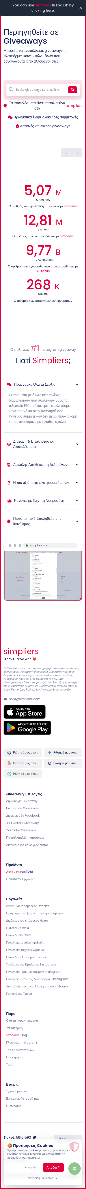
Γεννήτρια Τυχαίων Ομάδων (25, 950)
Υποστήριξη (14, 1028)
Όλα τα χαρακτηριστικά (22, 1020)
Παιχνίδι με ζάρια (17, 928)
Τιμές (9, 1064)
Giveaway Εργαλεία (20, 879)
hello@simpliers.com (25, 699)
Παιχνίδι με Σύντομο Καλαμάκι (26, 957)
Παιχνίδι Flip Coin (18, 935)
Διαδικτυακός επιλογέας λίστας (27, 845)
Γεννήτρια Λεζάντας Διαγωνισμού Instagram (37, 979)
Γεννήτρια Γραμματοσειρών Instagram (33, 971)
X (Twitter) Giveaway (22, 823)
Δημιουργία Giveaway (21, 801)
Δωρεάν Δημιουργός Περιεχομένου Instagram (38, 986)
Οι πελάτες (13, 1106)
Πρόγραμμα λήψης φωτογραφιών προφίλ (34, 913)
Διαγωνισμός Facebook (23, 815)
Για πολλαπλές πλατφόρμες (25, 837)
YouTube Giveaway (21, 830)
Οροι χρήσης (15, 1057)
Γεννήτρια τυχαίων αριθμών (25, 942)
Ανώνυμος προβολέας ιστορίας (27, 906)
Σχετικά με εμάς (17, 1091)
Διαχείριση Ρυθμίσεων (41, 1178)
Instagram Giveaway (22, 808)
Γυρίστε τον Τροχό (19, 993)
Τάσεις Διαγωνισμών (20, 1050)
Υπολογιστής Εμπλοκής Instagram (31, 964)
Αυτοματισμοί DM (19, 871)
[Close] (80, 8)
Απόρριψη (31, 1167)
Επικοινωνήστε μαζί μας (22, 1098)
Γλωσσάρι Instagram (21, 1042)
